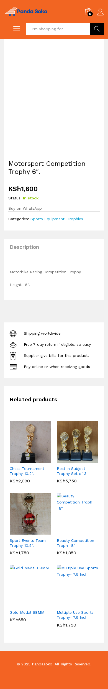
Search (97, 29)
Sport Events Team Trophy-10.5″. (28, 543)
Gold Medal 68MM (27, 612)
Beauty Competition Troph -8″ (75, 543)
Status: (15, 198)
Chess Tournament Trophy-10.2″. (27, 471)
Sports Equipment (47, 219)
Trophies (75, 219)
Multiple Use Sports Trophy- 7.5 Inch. (75, 615)
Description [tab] (24, 247)
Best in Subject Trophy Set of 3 (71, 471)
